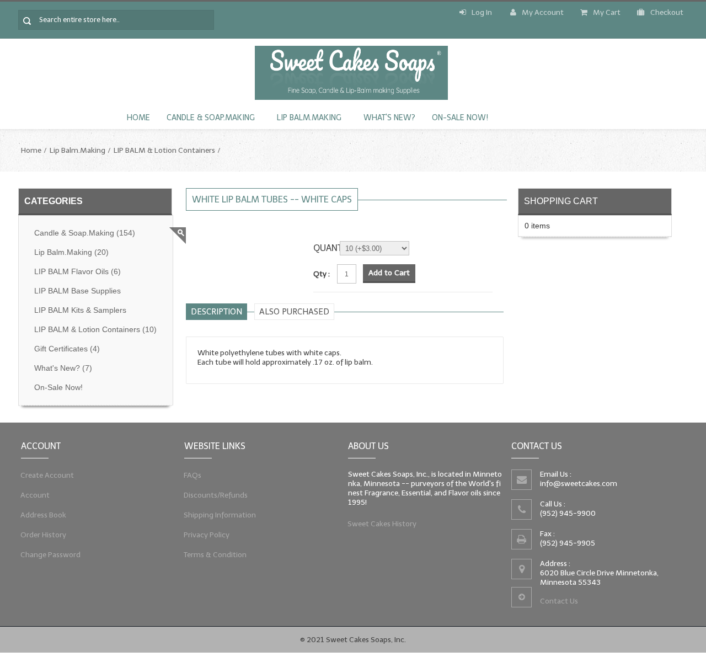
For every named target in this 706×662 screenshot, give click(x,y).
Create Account (47, 475)
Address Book (43, 515)
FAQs (192, 475)
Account (35, 495)
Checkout (666, 12)
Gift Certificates (67, 349)
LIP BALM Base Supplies (77, 291)
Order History (43, 535)
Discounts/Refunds (216, 495)
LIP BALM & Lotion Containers (164, 150)
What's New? (389, 117)
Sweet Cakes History (382, 523)
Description (216, 312)
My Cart (607, 12)
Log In (482, 12)
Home (138, 117)
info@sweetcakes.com (578, 483)
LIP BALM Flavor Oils (77, 272)
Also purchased (294, 312)
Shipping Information (220, 515)
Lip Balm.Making (309, 117)
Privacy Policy (206, 535)
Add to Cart (389, 272)
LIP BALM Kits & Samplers (80, 310)
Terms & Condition (215, 554)
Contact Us (559, 601)
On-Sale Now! (460, 117)
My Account (543, 12)
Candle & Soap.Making (211, 117)
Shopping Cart (561, 201)
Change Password (51, 554)
